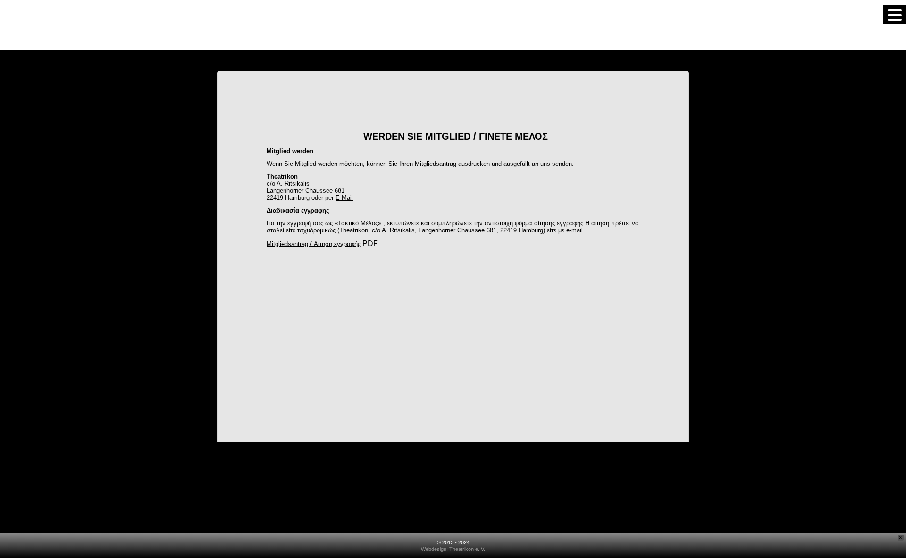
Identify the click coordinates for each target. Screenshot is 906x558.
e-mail (574, 230)
